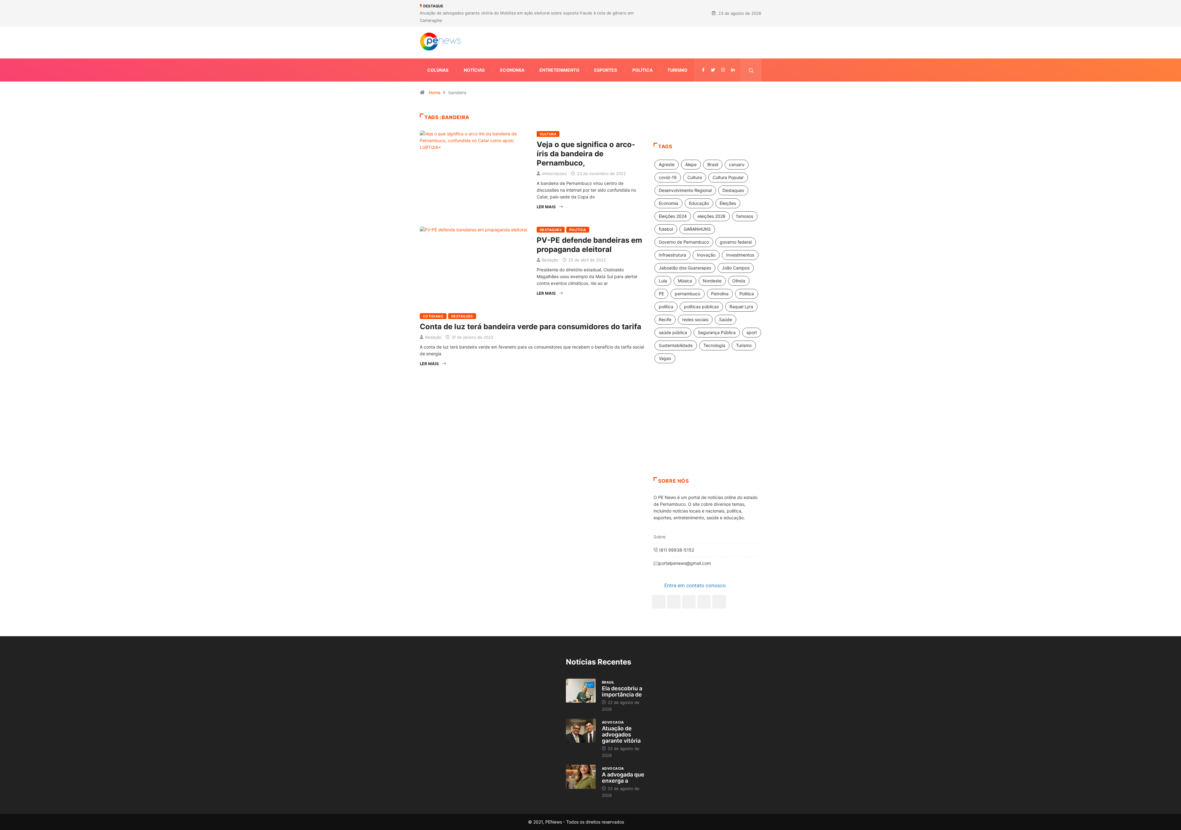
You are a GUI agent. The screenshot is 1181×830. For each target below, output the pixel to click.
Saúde (725, 319)
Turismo (677, 70)
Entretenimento (559, 70)
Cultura (548, 134)
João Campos (736, 267)
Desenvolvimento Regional (685, 190)
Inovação (706, 254)
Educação (699, 203)
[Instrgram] (723, 70)
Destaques (551, 230)
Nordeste (712, 280)
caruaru (736, 164)
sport (751, 332)
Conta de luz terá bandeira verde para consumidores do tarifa (530, 326)
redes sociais (695, 319)
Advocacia (613, 722)
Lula (663, 280)
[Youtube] (719, 602)
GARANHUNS (697, 229)
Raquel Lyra (741, 306)
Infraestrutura (672, 254)
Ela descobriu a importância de (622, 691)
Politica (746, 293)
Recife (665, 319)
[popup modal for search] (751, 70)
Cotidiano (433, 316)
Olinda (738, 280)
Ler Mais (546, 206)
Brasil (712, 164)
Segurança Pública (717, 332)
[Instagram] (704, 602)
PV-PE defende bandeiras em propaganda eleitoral (589, 245)
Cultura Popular (728, 177)
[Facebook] (659, 602)
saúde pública (673, 332)
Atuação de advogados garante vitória (621, 734)
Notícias (474, 70)
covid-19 (668, 177)
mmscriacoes (554, 173)
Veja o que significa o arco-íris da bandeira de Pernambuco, (586, 153)
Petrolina (720, 293)
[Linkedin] (733, 70)
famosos (744, 216)
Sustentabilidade (676, 345)
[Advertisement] (707, 428)
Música (685, 280)
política (666, 306)
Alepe (691, 164)
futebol (666, 229)
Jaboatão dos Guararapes (685, 267)
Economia (512, 70)
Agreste (666, 164)
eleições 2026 (712, 216)
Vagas (665, 358)
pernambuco (687, 293)
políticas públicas (701, 306)
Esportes (605, 70)
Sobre (660, 536)
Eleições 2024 (673, 216)
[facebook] (703, 70)
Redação (550, 259)
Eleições (728, 203)
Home (434, 92)
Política (642, 70)
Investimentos (740, 254)
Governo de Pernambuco (684, 242)
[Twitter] (713, 70)
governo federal (736, 242)
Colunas (437, 70)
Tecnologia (714, 345)
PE (661, 293)
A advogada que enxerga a (623, 777)
